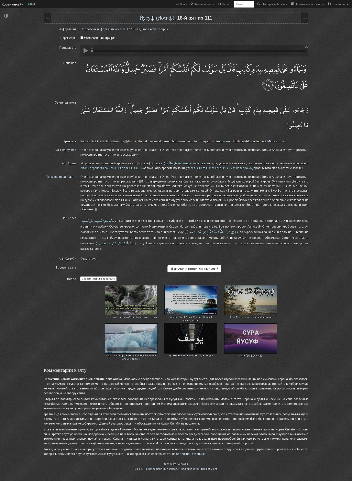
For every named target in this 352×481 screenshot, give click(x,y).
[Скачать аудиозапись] (306, 47)
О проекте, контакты (176, 464)
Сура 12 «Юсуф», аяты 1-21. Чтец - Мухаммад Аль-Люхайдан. (131, 356)
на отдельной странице (188, 454)
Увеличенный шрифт (99, 38)
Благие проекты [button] (203, 4)
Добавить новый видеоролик (98, 278)
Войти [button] (182, 4)
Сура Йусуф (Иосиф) (250, 355)
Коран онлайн (12, 4)
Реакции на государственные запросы (156, 469)
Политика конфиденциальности (199, 469)
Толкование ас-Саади (308, 4)
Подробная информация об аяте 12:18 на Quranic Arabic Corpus (124, 29)
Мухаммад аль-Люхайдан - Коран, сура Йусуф (131, 316)
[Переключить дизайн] (6, 16)
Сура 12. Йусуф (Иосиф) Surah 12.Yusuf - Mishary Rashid (191, 317)
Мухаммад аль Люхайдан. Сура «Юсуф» (190, 355)
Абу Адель (69, 163)
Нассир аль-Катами (272, 4)
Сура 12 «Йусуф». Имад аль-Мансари (251, 316)
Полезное (338, 4)
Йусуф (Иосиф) (157, 18)
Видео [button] (225, 4)
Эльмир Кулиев (65, 150)
